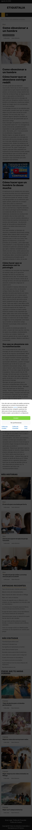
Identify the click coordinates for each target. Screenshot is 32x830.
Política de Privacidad (15, 427)
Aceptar (16, 418)
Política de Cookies (5, 427)
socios (15, 407)
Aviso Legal (25, 427)
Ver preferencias (16, 423)
